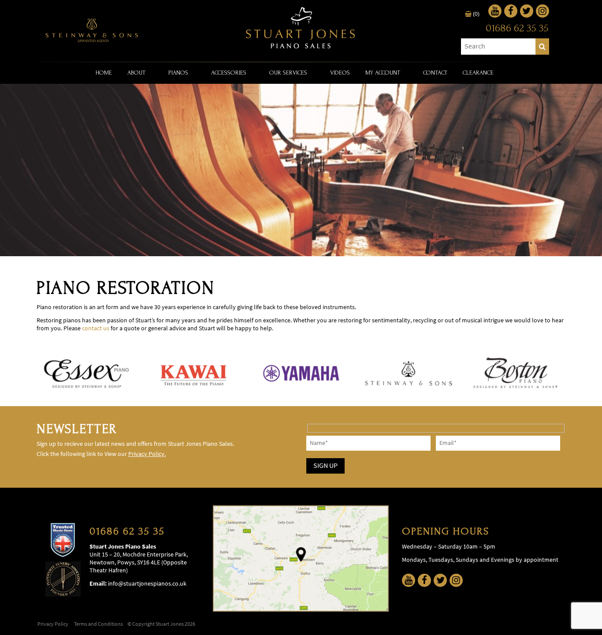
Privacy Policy (52, 624)
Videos (340, 72)
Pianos (178, 72)
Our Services (288, 72)
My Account (382, 72)
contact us (95, 328)
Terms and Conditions (98, 624)
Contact (435, 72)
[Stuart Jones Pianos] (301, 29)
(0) (475, 14)
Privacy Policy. (147, 454)
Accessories (228, 72)
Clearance (478, 72)
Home (104, 72)
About (136, 72)
